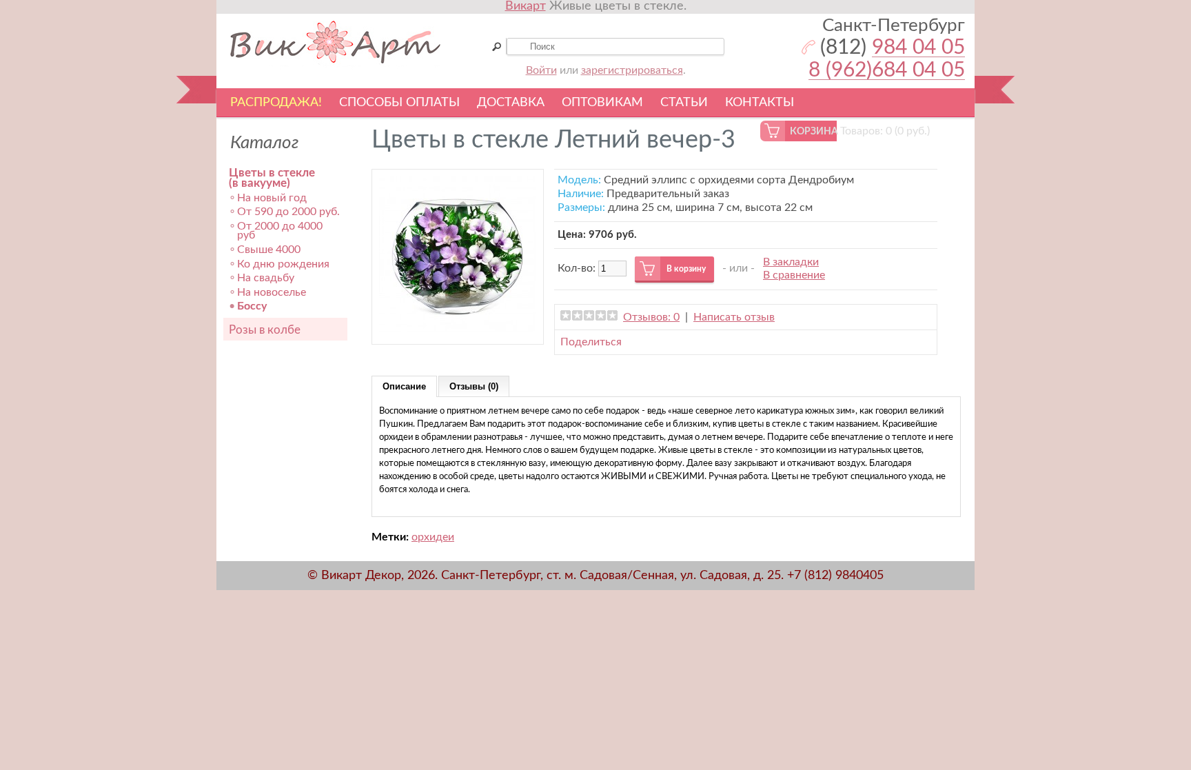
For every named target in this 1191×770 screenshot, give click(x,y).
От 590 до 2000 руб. (288, 211)
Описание (404, 386)
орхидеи (432, 537)
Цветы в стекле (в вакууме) (272, 178)
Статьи (684, 103)
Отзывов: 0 (651, 317)
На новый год (272, 197)
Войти (541, 70)
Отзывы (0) (473, 386)
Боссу (252, 306)
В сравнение (794, 275)
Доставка (510, 103)
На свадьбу (265, 277)
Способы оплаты (399, 103)
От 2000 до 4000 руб (280, 231)
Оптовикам (602, 103)
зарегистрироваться (632, 70)
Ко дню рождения (283, 264)
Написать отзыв (734, 317)
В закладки (791, 261)
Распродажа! (276, 103)
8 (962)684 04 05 (886, 70)
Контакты (759, 103)
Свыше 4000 (269, 249)
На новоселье (271, 292)
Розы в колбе (265, 330)
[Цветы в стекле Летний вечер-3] (457, 330)
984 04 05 (918, 48)
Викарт (525, 6)
